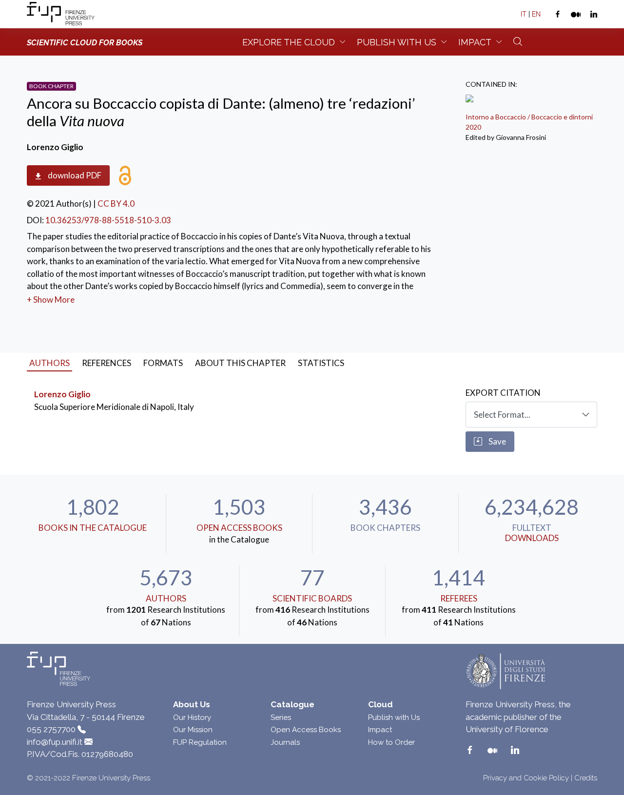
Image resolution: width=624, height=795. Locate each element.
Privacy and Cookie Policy (526, 778)
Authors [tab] (49, 363)
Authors (166, 598)
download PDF (73, 175)
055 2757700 (51, 729)
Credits (585, 778)
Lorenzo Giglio (62, 394)
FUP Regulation (200, 742)
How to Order (391, 742)
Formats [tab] (163, 363)
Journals (285, 742)
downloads (532, 538)
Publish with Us (394, 717)
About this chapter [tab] (240, 363)
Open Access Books (239, 528)
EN (536, 14)
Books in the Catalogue (93, 528)
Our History (192, 717)
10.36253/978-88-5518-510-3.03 (108, 220)
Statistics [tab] (321, 363)
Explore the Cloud (288, 42)
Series (281, 717)
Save (496, 441)
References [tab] (106, 363)
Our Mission (193, 729)
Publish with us (396, 42)
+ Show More (51, 299)
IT (523, 14)
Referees (458, 598)
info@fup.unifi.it (54, 742)
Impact (474, 42)
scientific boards (312, 598)
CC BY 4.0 (116, 203)
